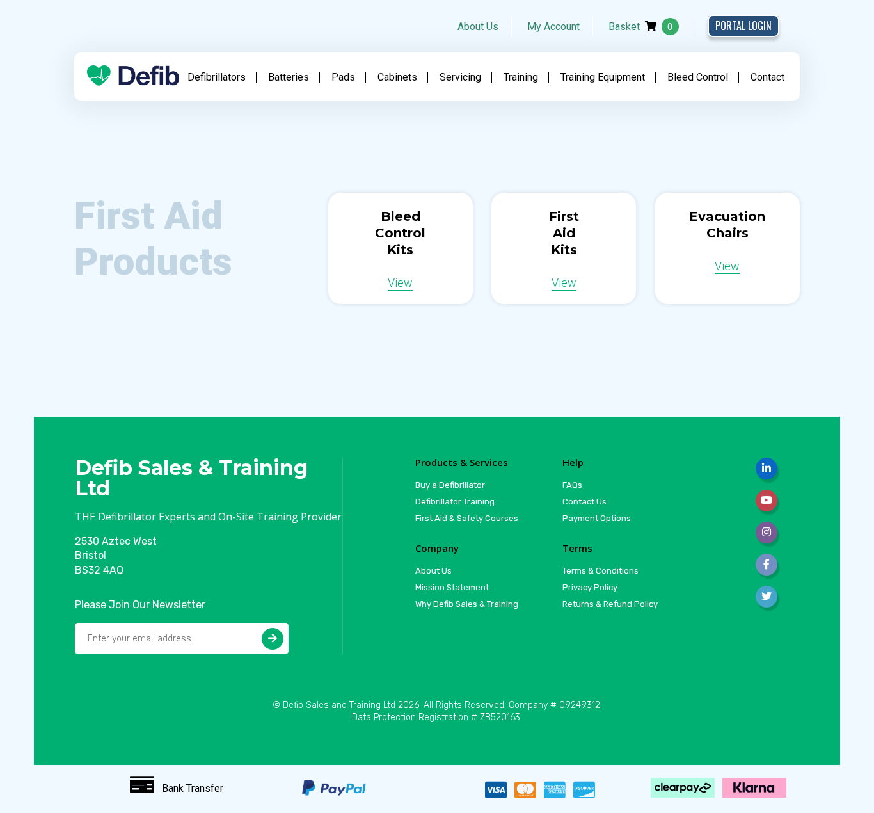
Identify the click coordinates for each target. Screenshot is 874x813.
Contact (767, 77)
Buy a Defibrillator (450, 485)
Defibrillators (216, 77)
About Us (477, 26)
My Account (553, 26)
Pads (343, 77)
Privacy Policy (589, 587)
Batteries (288, 77)
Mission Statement (452, 587)
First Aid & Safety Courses (466, 518)
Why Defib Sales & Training (466, 604)
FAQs (572, 485)
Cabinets (397, 77)
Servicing (460, 77)
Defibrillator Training (455, 501)
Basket (640, 26)
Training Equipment (602, 77)
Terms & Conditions (600, 571)
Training (521, 77)
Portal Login (743, 25)
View (400, 282)
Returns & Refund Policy (610, 604)
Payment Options (596, 518)
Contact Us (584, 501)
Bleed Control (697, 77)
